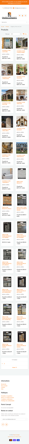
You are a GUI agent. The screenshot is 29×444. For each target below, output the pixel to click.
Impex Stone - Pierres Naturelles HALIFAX (6, 346)
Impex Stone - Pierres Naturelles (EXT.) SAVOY (21, 291)
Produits (7, 26)
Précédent (15, 359)
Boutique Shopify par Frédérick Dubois (14, 436)
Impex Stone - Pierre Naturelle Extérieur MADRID (22, 209)
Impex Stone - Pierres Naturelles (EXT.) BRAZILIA (6, 263)
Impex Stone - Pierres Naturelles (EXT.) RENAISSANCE (6, 291)
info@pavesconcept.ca (20, 8)
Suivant (13, 367)
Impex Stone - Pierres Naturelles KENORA (21, 346)
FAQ (2, 389)
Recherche (3, 384)
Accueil (2, 26)
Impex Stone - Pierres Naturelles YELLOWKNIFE (6, 236)
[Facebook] (2, 424)
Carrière (3, 387)
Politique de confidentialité (7, 400)
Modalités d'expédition (6, 396)
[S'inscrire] (26, 419)
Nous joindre (4, 385)
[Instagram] (6, 424)
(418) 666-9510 (8, 8)
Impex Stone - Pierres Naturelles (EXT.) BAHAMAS (21, 236)
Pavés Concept (16, 434)
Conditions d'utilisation (6, 399)
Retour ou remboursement (7, 397)
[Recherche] (26, 22)
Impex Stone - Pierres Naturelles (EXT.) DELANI (21, 263)
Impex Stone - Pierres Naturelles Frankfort (21, 318)
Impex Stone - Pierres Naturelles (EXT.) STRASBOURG (6, 318)
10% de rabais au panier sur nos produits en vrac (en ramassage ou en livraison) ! (14, 2)
